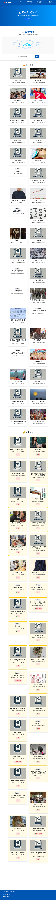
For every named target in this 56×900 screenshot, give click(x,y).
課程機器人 (39, 2)
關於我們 (49, 2)
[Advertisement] (28, 874)
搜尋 (37, 56)
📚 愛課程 (7, 2)
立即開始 (28, 19)
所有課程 (29, 2)
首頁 (21, 2)
